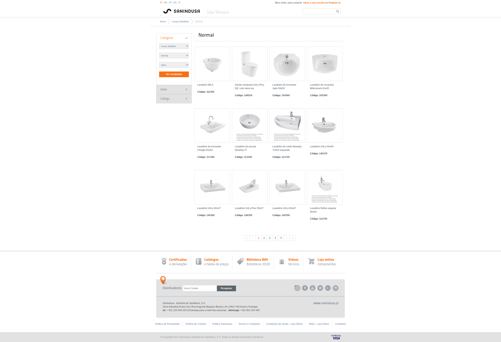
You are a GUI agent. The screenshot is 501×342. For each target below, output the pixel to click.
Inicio (163, 21)
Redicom (258, 337)
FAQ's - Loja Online (319, 324)
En (165, 2)
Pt (161, 2)
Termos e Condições (249, 324)
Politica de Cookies (196, 324)
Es (175, 2)
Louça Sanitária (180, 21)
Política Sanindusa (222, 324)
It (179, 2)
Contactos (340, 324)
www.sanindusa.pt (326, 303)
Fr (170, 2)
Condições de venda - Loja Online (284, 324)
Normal (199, 21)
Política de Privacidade (167, 324)
